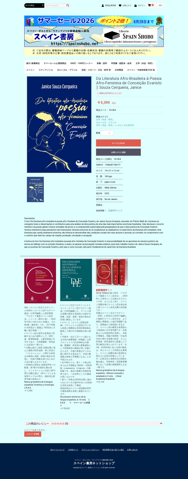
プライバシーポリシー (90, 450)
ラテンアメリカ (46, 70)
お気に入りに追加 (118, 152)
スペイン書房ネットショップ (94, 463)
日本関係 (119, 70)
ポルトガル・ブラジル (67, 70)
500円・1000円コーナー (81, 63)
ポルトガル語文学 (126, 125)
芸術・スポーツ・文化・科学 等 (96, 70)
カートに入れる (118, 143)
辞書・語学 (102, 63)
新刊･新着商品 (33, 63)
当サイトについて (57, 450)
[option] (59, 124)
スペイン (30, 70)
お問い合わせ (132, 450)
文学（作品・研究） (145, 63)
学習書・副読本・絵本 (121, 63)
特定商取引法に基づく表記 (113, 450)
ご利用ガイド (73, 450)
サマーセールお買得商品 (55, 63)
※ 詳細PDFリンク (114, 210)
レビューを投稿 (32, 434)
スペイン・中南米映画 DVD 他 (141, 70)
